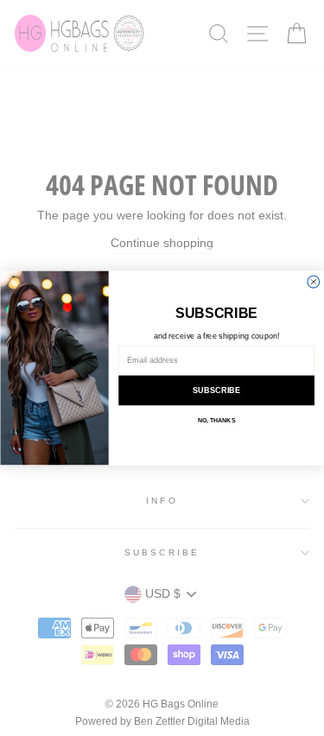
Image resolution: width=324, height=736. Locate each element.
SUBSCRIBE (216, 390)
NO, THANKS (215, 420)
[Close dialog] (313, 282)
